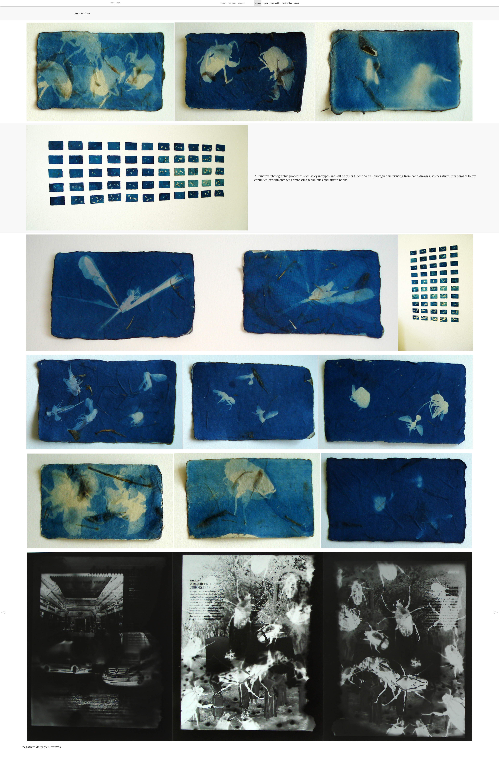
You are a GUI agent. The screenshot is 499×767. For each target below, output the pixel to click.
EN (112, 3)
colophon (232, 3)
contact (241, 3)
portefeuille (275, 3)
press (296, 3)
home (223, 3)
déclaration (287, 3)
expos (265, 3)
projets (257, 3)
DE (118, 3)
